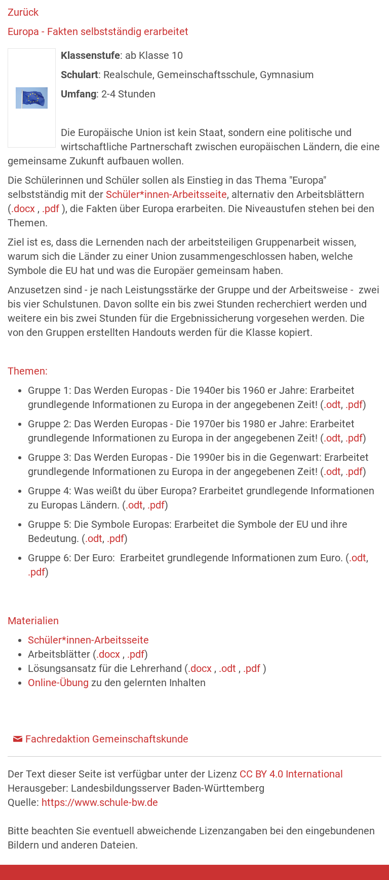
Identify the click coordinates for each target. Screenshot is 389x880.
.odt (332, 404)
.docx (24, 208)
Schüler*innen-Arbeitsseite (166, 194)
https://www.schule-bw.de (100, 802)
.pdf (52, 208)
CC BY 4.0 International (291, 774)
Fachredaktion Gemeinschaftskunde (106, 739)
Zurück (23, 12)
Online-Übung (59, 682)
